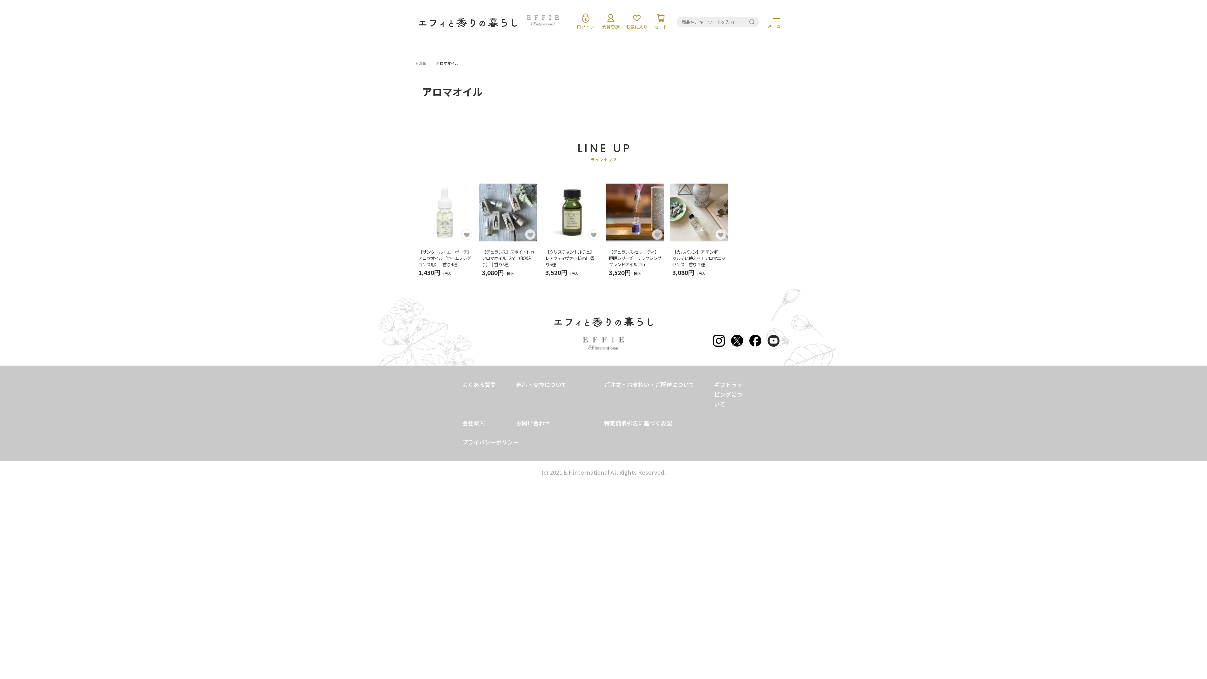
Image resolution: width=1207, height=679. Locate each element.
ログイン (585, 27)
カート (660, 27)
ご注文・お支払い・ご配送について (649, 384)
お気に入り (637, 27)
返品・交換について (541, 384)
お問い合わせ (533, 423)
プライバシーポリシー (490, 442)
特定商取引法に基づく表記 (638, 423)
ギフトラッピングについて (728, 394)
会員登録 (611, 27)
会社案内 (473, 423)
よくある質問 (479, 384)
